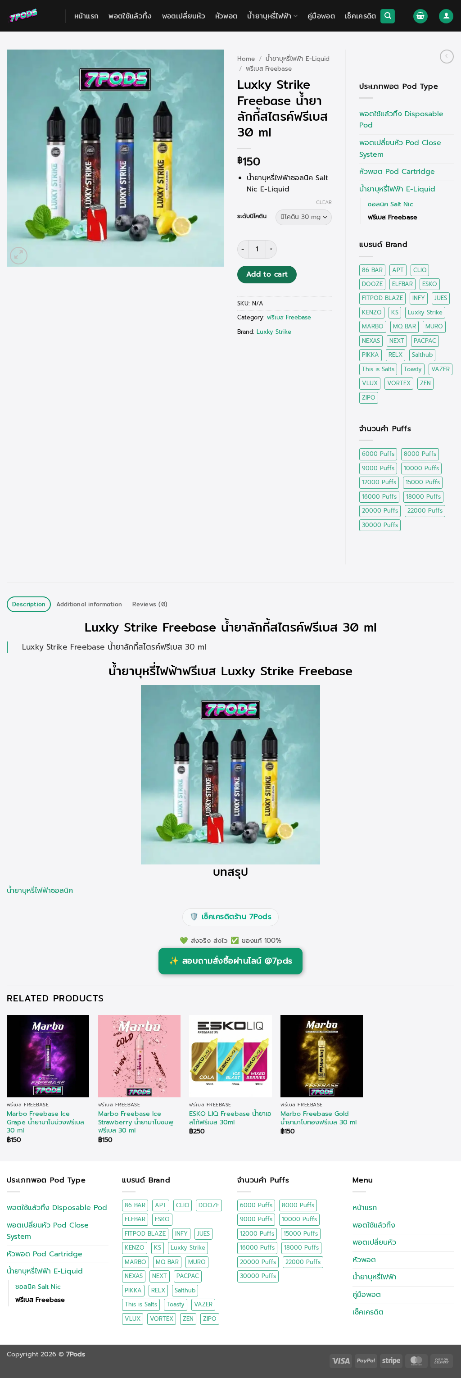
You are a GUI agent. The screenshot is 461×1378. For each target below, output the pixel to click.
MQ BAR (404, 326)
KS (394, 312)
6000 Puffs (378, 454)
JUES (440, 298)
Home (246, 59)
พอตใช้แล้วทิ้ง (130, 16)
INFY (418, 298)
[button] (420, 16)
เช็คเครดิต (360, 16)
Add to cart (267, 274)
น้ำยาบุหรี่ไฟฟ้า (269, 16)
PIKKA (370, 354)
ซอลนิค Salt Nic (390, 204)
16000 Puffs (379, 496)
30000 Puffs (380, 525)
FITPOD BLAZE (382, 298)
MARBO (373, 326)
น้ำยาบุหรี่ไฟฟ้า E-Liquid (298, 59)
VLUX (370, 383)
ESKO (429, 284)
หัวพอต (226, 16)
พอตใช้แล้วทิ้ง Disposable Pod (401, 120)
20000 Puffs (380, 510)
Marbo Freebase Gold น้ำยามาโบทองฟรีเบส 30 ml (318, 1118)
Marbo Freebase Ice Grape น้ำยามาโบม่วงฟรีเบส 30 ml (45, 1122)
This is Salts (378, 369)
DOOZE (372, 284)
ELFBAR (402, 284)
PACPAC (425, 341)
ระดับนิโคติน (252, 216)
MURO (434, 326)
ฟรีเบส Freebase (269, 68)
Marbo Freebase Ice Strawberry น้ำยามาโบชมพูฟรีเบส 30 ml (135, 1122)
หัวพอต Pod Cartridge (397, 171)
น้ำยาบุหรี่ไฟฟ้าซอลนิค (40, 890)
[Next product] (447, 57)
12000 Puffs (379, 482)
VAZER (440, 369)
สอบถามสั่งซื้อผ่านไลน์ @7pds (231, 961)
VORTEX (399, 383)
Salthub (422, 354)
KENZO (372, 312)
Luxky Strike (274, 331)
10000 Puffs (421, 468)
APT (398, 270)
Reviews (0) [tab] (149, 604)
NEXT (396, 341)
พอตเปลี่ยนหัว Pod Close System (400, 148)
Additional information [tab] (89, 604)
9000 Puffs (378, 468)
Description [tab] (29, 604)
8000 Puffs (420, 454)
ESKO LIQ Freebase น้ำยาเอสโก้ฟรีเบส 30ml (230, 1118)
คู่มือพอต (321, 16)
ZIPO (368, 397)
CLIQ (419, 270)
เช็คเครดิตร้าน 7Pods (230, 916)
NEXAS (371, 341)
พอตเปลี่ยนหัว (183, 16)
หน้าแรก (86, 16)
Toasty (413, 369)
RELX (395, 354)
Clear (324, 203)
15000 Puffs (423, 482)
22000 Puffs (425, 510)
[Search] (387, 16)
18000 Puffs (423, 496)
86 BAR (372, 270)
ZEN (425, 383)
